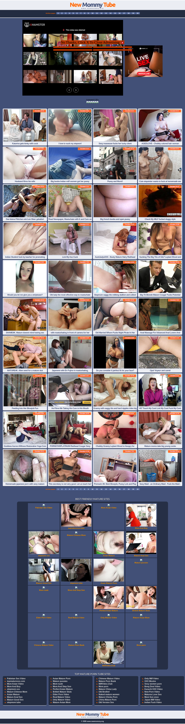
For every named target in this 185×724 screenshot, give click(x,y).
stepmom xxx (13, 689)
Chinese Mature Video (109, 678)
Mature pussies (60, 681)
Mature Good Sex (15, 700)
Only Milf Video (151, 678)
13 (106, 13)
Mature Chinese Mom (17, 692)
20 (137, 13)
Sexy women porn (153, 684)
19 (133, 13)
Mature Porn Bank (107, 681)
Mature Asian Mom (61, 702)
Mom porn (103, 686)
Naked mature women (109, 694)
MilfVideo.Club (106, 684)
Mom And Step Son (62, 686)
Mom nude (58, 684)
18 (128, 13)
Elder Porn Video (61, 694)
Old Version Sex (106, 702)
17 (124, 13)
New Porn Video (152, 692)
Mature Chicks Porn (108, 697)
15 (115, 13)
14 (110, 13)
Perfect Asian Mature (63, 689)
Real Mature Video (61, 697)
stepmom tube (14, 702)
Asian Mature (13, 694)
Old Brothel (104, 692)
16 (119, 13)
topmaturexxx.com (16, 681)
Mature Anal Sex (15, 697)
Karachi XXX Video (153, 689)
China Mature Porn (108, 700)
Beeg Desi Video (152, 686)
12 (101, 13)
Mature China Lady (108, 689)
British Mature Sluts (62, 692)
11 (97, 13)
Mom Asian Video (15, 684)
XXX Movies (150, 681)
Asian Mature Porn (61, 678)
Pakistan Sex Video (16, 678)
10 (92, 13)
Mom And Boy (14, 686)
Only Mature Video (61, 700)
